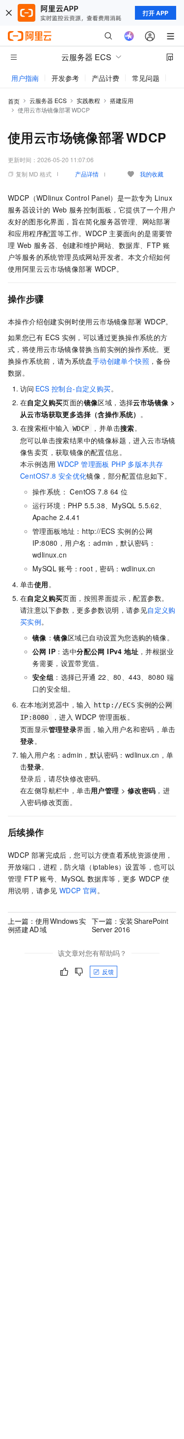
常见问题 (145, 77)
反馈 (108, 971)
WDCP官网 (78, 890)
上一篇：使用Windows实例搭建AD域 (47, 925)
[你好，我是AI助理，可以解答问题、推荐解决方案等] (129, 36)
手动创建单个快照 (121, 361)
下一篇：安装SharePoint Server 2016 (130, 925)
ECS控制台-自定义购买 (73, 388)
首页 (14, 101)
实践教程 (88, 100)
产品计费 (105, 77)
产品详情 (87, 174)
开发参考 (65, 77)
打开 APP (155, 12)
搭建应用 (121, 100)
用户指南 (25, 77)
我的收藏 (151, 174)
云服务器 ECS (48, 100)
